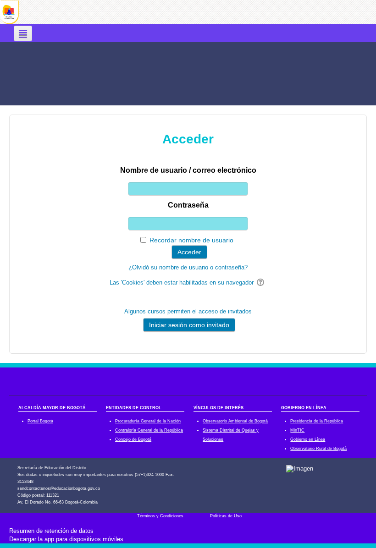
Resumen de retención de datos (51, 530)
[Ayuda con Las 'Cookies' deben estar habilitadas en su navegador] (261, 282)
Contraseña (188, 205)
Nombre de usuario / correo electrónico (188, 170)
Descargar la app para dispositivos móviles (66, 539)
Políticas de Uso (226, 516)
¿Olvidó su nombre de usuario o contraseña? (188, 267)
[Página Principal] (9, 11)
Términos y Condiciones (160, 516)
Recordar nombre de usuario (191, 240)
